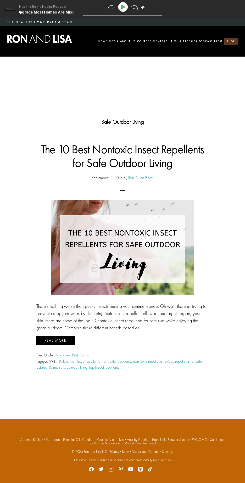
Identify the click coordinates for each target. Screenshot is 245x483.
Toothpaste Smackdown (105, 443)
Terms (125, 451)
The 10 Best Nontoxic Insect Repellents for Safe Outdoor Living (122, 156)
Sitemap (167, 451)
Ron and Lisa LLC (95, 451)
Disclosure (139, 451)
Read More (55, 340)
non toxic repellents (116, 361)
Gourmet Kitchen (31, 439)
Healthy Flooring (138, 439)
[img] (111, 7)
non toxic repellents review (153, 361)
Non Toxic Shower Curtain (170, 439)
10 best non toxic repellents (79, 361)
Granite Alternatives (110, 439)
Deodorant (53, 439)
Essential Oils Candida (79, 439)
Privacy (114, 451)
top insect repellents (104, 367)
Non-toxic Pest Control (73, 355)
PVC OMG (199, 439)
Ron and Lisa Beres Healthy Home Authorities (39, 39)
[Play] (123, 7)
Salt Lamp (217, 439)
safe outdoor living (73, 367)
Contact (153, 451)
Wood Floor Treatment (140, 443)
